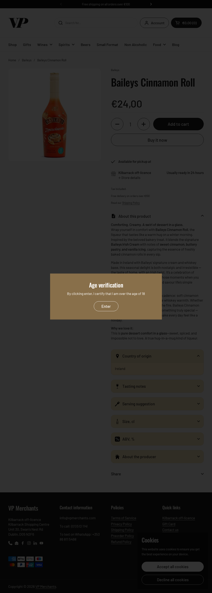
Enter (106, 306)
